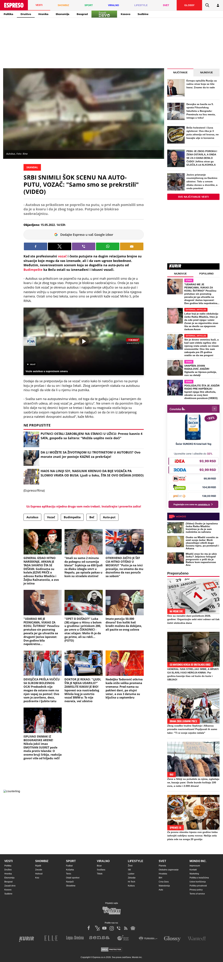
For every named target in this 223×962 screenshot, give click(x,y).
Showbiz (41, 861)
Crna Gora (164, 881)
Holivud (39, 873)
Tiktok (99, 873)
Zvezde (38, 869)
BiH (160, 877)
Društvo (26, 14)
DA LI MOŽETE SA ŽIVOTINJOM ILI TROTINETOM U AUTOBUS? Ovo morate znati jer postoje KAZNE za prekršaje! (90, 454)
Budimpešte (33, 269)
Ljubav (131, 873)
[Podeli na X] (59, 246)
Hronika (43, 14)
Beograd (82, 14)
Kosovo (125, 14)
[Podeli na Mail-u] (131, 246)
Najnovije (206, 72)
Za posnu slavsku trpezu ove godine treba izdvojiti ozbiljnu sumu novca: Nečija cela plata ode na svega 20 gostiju (192, 835)
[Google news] (133, 928)
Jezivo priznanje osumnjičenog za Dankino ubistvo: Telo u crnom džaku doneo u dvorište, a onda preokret (201, 181)
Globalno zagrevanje (169, 869)
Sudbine (143, 14)
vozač (62, 256)
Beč (91, 517)
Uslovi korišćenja (198, 881)
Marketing (194, 873)
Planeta (162, 865)
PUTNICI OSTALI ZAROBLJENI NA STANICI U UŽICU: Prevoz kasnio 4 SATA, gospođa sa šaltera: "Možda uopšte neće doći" (91, 436)
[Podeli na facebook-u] (35, 246)
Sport (71, 861)
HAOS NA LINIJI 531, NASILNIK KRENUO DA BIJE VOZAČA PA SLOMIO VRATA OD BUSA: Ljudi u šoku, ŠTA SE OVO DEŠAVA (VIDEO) (92, 473)
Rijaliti (38, 865)
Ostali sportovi (72, 877)
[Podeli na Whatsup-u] (107, 246)
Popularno (206, 273)
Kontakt (193, 869)
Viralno (103, 861)
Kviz (37, 877)
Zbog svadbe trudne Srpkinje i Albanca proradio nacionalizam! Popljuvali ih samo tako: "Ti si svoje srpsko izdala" (192, 729)
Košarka (70, 869)
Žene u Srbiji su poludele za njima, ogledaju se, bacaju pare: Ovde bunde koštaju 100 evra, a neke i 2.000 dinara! (193, 782)
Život (130, 865)
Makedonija (164, 886)
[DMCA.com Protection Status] (111, 949)
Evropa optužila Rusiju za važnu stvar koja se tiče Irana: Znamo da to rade (201, 84)
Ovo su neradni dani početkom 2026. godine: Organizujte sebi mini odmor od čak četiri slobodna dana (193, 619)
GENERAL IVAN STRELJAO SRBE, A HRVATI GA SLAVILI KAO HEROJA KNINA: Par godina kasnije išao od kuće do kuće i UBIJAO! (193, 674)
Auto (161, 890)
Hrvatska (163, 873)
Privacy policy (196, 890)
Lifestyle (135, 861)
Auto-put (109, 517)
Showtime (70, 886)
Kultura (131, 886)
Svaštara (101, 869)
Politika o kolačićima (199, 877)
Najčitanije (180, 72)
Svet (162, 861)
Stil (129, 869)
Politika (8, 14)
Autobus (32, 517)
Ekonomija (62, 14)
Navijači (70, 881)
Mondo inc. (198, 861)
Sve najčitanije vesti (193, 196)
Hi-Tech (131, 881)
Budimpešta (72, 517)
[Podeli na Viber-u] (83, 246)
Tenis (68, 873)
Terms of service (197, 894)
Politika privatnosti (198, 886)
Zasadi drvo (10, 886)
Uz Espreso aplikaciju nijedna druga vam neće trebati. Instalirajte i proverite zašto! (83, 506)
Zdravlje (132, 877)
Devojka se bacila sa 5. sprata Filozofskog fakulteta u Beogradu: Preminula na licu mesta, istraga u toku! (201, 111)
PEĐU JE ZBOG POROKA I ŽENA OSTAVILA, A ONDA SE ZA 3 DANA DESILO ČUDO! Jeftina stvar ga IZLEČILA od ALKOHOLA (201, 158)
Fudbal (69, 865)
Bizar (99, 865)
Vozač (51, 517)
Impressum (195, 865)
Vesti (8, 861)
